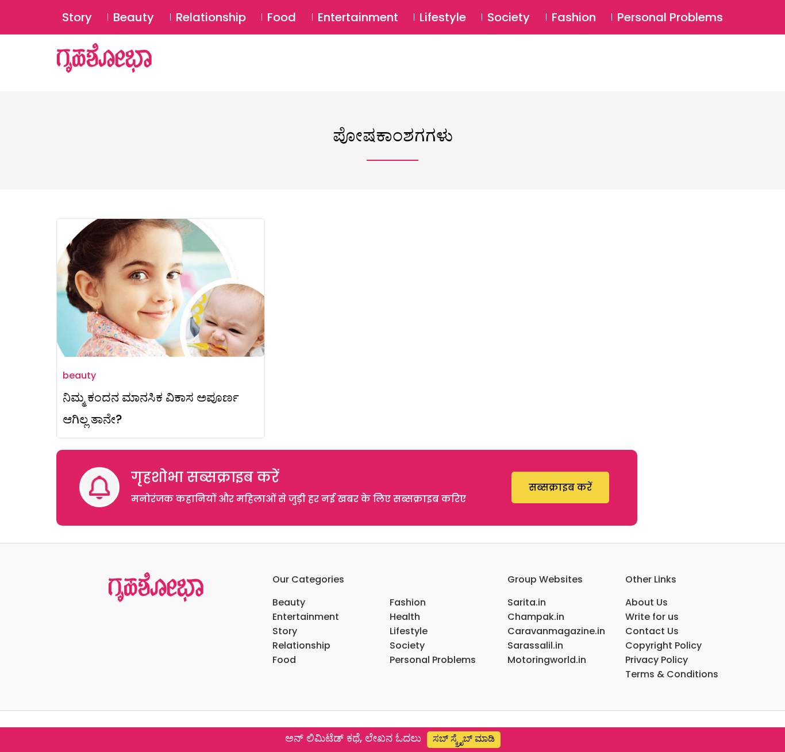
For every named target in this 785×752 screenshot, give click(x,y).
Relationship (211, 17)
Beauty (133, 17)
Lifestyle (443, 17)
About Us (646, 602)
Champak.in (535, 616)
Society (508, 17)
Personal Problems (670, 17)
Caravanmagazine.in (556, 631)
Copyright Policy (663, 645)
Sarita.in (526, 602)
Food (281, 17)
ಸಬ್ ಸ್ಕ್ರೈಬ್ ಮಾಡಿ (464, 738)
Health (405, 616)
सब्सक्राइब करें (560, 487)
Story (77, 17)
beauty (79, 375)
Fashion (574, 17)
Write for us (652, 616)
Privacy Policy (656, 659)
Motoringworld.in (546, 659)
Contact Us (652, 631)
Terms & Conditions (671, 674)
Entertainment (358, 17)
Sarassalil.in (535, 645)
